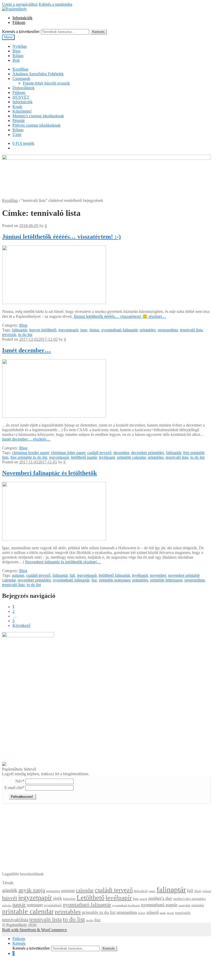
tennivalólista (15, 919)
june (83, 330)
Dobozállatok (23, 88)
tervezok (9, 334)
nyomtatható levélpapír (126, 905)
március (6, 905)
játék (57, 898)
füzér (197, 891)
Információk (22, 18)
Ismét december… (26, 350)
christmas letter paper (68, 452)
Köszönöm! (22, 111)
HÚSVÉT (20, 97)
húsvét (9, 898)
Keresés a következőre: (21, 31)
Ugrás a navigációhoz (20, 4)
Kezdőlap (20, 69)
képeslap (69, 899)
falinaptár (19, 330)
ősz (94, 580)
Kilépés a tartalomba (55, 4)
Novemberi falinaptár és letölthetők (49, 473)
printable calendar (131, 457)
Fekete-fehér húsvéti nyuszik (46, 83)
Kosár (17, 106)
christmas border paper (30, 452)
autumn (18, 575)
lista (136, 899)
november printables (34, 580)
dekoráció (141, 891)
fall (72, 575)
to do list (25, 334)
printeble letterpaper (166, 580)
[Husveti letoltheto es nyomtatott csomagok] (4, 764)
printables (148, 330)
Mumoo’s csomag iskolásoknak (38, 116)
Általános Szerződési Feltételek (38, 74)
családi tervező (99, 452)
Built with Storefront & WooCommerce (34, 930)
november (158, 575)
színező (153, 912)
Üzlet (16, 134)
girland (206, 891)
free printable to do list (28, 457)
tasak (163, 912)
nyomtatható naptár (159, 904)
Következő (21, 625)
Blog (16, 51)
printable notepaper (114, 580)
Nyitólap (19, 46)
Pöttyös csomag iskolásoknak (36, 125)
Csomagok (21, 78)
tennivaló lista (191, 330)
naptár (19, 904)
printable (197, 905)
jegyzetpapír (68, 330)
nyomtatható (53, 905)
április (89, 920)
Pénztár (18, 120)
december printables (147, 452)
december (121, 452)
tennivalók (182, 913)
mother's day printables (189, 899)
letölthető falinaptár (114, 575)
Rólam (17, 55)
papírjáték (184, 905)
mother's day (160, 898)
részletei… (120, 316)
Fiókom (18, 22)
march (143, 898)
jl (46, 225)
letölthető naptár (84, 457)
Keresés (98, 32)
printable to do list (99, 912)
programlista (168, 330)
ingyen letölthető (42, 330)
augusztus (53, 891)
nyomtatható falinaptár (119, 330)
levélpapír (107, 457)
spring (141, 912)
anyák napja (31, 890)
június (94, 330)
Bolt (15, 60)
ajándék (9, 890)
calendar (85, 890)
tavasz (170, 912)
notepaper (35, 905)
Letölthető (90, 897)
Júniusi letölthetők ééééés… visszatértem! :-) (61, 236)
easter (152, 891)
